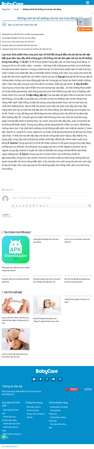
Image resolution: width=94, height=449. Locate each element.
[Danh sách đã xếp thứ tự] (27, 205)
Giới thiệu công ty (34, 407)
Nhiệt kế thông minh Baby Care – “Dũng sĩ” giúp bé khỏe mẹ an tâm (46, 319)
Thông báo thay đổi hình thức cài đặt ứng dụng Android (22, 34)
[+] (47, 206)
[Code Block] (37, 205)
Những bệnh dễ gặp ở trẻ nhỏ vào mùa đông (18, 38)
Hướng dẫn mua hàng (59, 407)
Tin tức (16, 9)
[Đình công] (23, 205)
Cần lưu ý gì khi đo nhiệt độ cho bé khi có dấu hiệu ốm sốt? (15, 355)
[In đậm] (13, 205)
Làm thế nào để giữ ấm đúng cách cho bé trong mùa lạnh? (77, 280)
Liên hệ (29, 417)
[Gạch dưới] (20, 205)
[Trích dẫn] (33, 205)
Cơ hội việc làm (33, 410)
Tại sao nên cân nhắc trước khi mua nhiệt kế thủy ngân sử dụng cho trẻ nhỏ (15, 320)
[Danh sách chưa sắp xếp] (30, 205)
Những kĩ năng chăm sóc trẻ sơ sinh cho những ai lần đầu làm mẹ (26, 49)
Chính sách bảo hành (11, 423)
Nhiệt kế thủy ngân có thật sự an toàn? (77, 300)
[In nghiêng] (16, 205)
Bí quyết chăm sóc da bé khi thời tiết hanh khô (19, 45)
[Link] (40, 205)
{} (44, 206)
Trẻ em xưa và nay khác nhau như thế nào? (18, 42)
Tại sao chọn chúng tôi (36, 414)
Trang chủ (6, 9)
